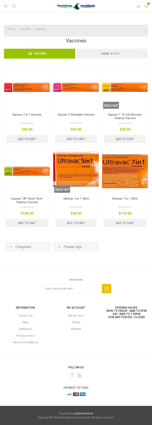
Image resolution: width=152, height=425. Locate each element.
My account (76, 315)
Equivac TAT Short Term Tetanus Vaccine (27, 200)
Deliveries (25, 329)
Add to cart (27, 139)
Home (11, 29)
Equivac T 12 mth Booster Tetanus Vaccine (125, 116)
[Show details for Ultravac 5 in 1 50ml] (76, 171)
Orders (76, 322)
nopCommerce (83, 413)
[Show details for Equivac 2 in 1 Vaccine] (27, 87)
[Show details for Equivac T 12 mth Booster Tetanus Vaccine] (125, 87)
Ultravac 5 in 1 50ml (76, 198)
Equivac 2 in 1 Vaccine (26, 114)
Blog (25, 322)
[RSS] (80, 375)
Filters (40, 53)
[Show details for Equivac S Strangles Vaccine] (76, 87)
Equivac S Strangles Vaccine (76, 114)
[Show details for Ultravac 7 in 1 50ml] (125, 171)
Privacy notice (25, 335)
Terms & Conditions (25, 342)
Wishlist (76, 329)
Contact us (25, 315)
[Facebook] (72, 375)
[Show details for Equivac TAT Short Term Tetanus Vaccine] (27, 171)
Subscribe (106, 288)
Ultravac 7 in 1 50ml (125, 198)
